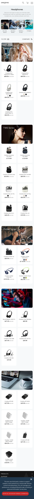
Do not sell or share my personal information (15, 493)
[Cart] (27, 2)
